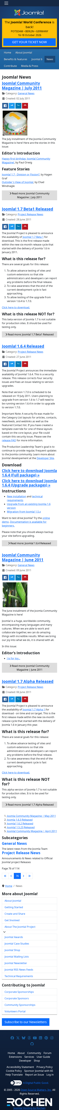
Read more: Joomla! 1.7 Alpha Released (30, 804)
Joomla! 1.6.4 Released (23, 346)
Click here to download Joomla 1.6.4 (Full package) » (29, 473)
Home (7, 52)
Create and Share (15, 913)
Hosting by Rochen (29, 1108)
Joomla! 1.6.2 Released (20, 823)
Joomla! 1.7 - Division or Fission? (20, 174)
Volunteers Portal (15, 1011)
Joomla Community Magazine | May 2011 (31, 816)
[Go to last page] (29, 876)
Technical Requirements (19, 976)
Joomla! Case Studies (17, 943)
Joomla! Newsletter (16, 963)
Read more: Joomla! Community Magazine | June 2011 (30, 667)
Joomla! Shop (12, 950)
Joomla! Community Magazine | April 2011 (32, 831)
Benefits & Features (15, 59)
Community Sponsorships (20, 1005)
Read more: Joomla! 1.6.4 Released (30, 543)
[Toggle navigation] (6, 3)
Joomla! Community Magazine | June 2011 (22, 557)
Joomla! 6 (36, 59)
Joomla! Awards (14, 937)
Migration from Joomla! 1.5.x (24, 511)
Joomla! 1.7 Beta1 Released (27, 209)
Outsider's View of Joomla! (17, 182)
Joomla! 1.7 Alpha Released (27, 681)
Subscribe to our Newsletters (26, 1022)
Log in (50, 1074)
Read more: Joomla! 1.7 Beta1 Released (30, 334)
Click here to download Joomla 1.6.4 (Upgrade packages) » (29, 483)
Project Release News (30, 214)
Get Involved (12, 920)
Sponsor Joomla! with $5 (38, 1071)
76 (17, 876)
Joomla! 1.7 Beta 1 (33, 237)
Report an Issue (34, 1074)
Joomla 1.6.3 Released (20, 819)
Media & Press (29, 66)
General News (26, 93)
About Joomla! (23, 52)
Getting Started (14, 907)
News (50, 59)
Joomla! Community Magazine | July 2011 (22, 85)
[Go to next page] (23, 876)
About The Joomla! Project (20, 926)
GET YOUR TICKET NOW (29, 42)
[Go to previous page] (11, 876)
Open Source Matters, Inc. (36, 1090)
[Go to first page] (5, 876)
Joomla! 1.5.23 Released (21, 827)
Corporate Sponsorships (19, 992)
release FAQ (9, 440)
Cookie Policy (14, 1071)
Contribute (10, 66)
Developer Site (45, 458)
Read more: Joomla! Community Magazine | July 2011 (30, 195)
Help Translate (14, 1074)
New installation (16, 496)
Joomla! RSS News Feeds (19, 969)
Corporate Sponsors (17, 998)
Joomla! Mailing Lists (17, 956)
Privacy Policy (45, 1067)
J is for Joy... (13, 658)
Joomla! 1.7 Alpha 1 (34, 709)
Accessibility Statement (20, 1067)
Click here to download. (16, 307)
